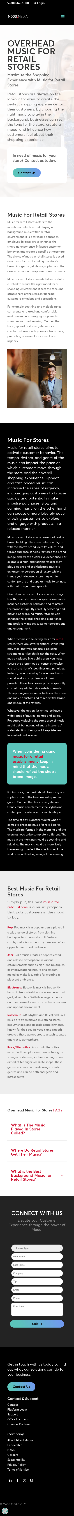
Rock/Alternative (18, 1047)
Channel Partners (19, 1424)
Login (41, 3)
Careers (12, 1455)
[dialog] (5, 1511)
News (11, 1450)
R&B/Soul (13, 1015)
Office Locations (18, 1419)
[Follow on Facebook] (17, 1480)
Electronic (14, 987)
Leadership (14, 1445)
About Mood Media (20, 1440)
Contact (12, 1404)
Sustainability (16, 1459)
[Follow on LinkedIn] (10, 1480)
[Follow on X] (24, 1480)
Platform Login (17, 1409)
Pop (10, 927)
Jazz (10, 955)
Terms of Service (18, 1469)
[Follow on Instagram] (32, 1480)
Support (12, 1414)
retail (59, 639)
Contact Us (26, 173)
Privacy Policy (16, 1464)
